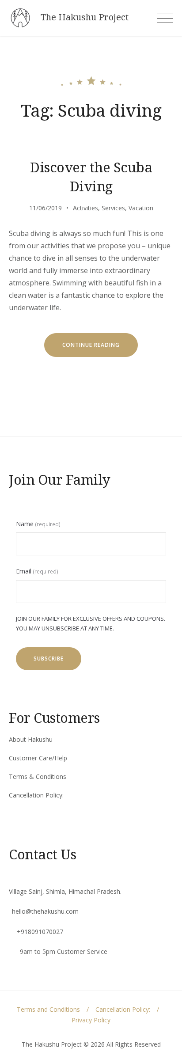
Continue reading (100, 349)
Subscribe (49, 658)
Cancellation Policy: (36, 795)
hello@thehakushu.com (45, 911)
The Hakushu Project (85, 17)
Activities (85, 208)
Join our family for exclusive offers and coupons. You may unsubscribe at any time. (90, 624)
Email (37, 571)
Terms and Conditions (48, 1009)
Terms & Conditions (37, 776)
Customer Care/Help (38, 758)
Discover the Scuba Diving (91, 176)
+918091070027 (40, 931)
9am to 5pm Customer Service (63, 951)
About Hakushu (31, 739)
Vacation (141, 208)
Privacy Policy (91, 1020)
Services (113, 208)
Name (38, 524)
